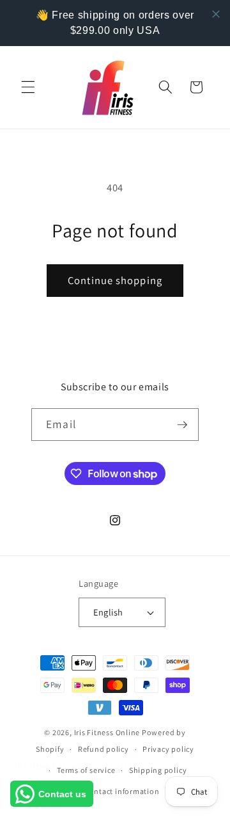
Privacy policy (168, 749)
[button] (28, 87)
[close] (215, 14)
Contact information (122, 791)
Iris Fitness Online (107, 732)
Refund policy (103, 749)
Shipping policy (158, 770)
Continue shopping (115, 280)
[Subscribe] (182, 424)
